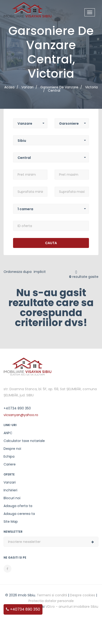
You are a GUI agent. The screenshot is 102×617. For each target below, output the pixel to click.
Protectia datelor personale (51, 600)
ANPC (8, 433)
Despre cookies (82, 595)
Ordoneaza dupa (18, 271)
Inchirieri (10, 490)
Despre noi (12, 448)
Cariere (10, 464)
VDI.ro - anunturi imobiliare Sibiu (72, 606)
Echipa (9, 456)
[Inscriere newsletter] (92, 542)
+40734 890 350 (24, 609)
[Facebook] (7, 569)
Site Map (11, 521)
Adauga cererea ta (19, 513)
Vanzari (10, 482)
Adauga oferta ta (18, 505)
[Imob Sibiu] (27, 10)
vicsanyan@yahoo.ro (21, 415)
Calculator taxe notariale (24, 440)
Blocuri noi (12, 498)
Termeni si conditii (52, 595)
